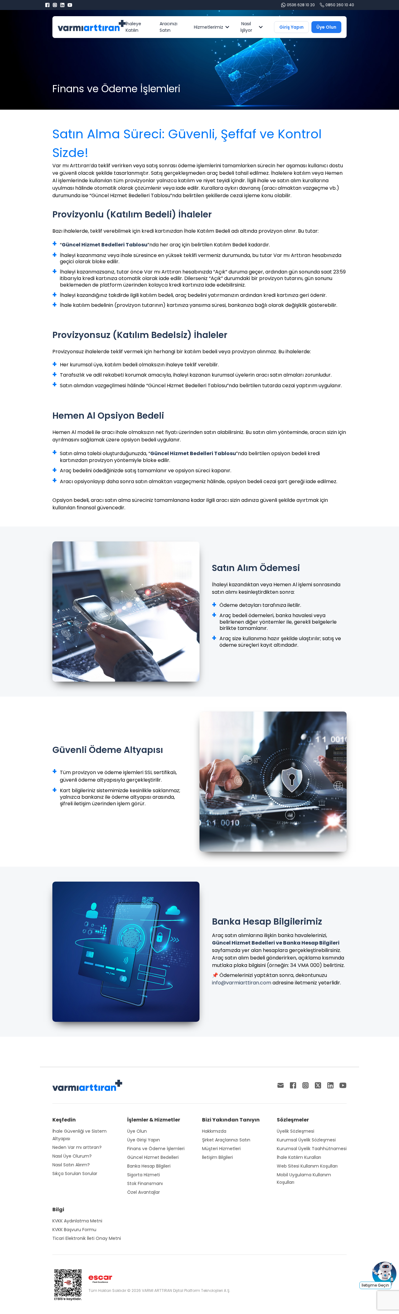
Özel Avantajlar (143, 1192)
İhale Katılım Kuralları (299, 1157)
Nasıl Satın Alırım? (71, 1165)
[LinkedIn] (62, 4)
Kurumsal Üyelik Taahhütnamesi (312, 1148)
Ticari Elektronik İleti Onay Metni (86, 1238)
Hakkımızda (214, 1131)
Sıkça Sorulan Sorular (74, 1173)
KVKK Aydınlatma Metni (77, 1221)
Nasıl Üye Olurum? (72, 1156)
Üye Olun (137, 1131)
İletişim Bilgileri (217, 1157)
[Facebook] (47, 4)
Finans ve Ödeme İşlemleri (156, 1148)
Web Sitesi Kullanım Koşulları (307, 1166)
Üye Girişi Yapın (143, 1140)
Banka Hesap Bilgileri (149, 1166)
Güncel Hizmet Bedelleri (153, 1157)
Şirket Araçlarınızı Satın (226, 1140)
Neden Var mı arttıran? (77, 1147)
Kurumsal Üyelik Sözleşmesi (306, 1140)
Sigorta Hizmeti (143, 1175)
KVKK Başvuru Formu (74, 1229)
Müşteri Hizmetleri (221, 1148)
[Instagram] (54, 4)
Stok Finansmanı (145, 1183)
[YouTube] (69, 4)
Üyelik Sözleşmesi (295, 1131)
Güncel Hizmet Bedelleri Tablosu (104, 244)
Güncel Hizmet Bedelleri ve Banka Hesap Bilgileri (275, 942)
